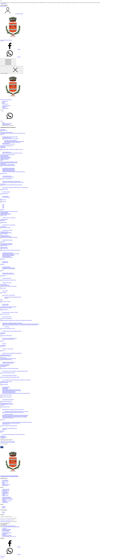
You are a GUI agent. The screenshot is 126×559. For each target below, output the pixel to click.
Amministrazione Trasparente (7, 123)
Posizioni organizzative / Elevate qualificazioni (7, 165)
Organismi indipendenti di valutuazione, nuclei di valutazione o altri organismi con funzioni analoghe (16, 320)
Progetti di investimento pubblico (7, 257)
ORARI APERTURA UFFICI (5, 158)
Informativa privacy (5, 533)
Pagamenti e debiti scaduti (4, 365)
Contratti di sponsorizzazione (6, 278)
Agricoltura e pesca (5, 502)
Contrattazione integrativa (4, 193)
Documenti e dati (5, 485)
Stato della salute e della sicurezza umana (8, 392)
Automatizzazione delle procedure (7, 252)
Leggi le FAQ (4, 528)
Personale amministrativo (6, 484)
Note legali (4, 534)
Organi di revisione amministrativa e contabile (7, 328)
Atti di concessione (3, 292)
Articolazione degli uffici (4, 155)
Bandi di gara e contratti (4, 248)
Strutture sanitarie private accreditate (6, 394)
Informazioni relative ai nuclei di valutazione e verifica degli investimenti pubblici (15, 371)
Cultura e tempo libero (5, 490)
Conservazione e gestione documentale (6, 132)
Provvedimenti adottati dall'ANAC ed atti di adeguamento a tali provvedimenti (14, 416)
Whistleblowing (2, 436)
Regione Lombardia (3, 6)
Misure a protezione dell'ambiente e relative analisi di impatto (11, 390)
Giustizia (3, 107)
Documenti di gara (5, 262)
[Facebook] (2, 111)
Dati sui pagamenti (3, 357)
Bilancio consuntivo (5, 305)
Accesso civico (2, 419)
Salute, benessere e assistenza (6, 500)
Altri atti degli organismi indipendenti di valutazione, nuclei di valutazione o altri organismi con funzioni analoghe (20, 324)
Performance (2, 209)
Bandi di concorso (3, 199)
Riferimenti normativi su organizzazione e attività (10, 136)
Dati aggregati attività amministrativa (6, 232)
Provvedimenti (2, 241)
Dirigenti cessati (2, 163)
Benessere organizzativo (4, 219)
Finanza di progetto (3, 284)
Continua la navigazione (4, 5)
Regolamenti (4, 429)
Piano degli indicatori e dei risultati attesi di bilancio (8, 306)
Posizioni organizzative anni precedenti (8, 168)
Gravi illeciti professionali (6, 256)
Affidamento (2, 264)
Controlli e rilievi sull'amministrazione (6, 318)
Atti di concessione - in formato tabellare (8, 295)
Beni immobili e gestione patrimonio (6, 307)
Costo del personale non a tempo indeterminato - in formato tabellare (13, 182)
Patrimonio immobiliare (4, 309)
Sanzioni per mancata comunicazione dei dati (7, 154)
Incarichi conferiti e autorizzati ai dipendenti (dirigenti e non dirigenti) (11, 184)
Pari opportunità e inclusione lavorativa (8, 267)
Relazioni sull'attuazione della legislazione (8, 391)
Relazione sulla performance (4, 213)
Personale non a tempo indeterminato (6, 178)
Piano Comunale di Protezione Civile (6, 403)
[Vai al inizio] (0, 445)
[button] (5, 101)
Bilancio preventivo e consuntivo (5, 301)
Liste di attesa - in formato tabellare (7, 348)
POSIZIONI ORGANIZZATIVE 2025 (8, 169)
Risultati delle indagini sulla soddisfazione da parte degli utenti (12, 353)
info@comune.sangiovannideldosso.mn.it (9, 525)
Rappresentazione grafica (4, 231)
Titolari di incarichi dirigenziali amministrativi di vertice (9, 161)
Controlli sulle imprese (3, 245)
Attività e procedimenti (6, 124)
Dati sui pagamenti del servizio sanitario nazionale (8, 358)
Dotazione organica (3, 173)
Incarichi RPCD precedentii (8, 414)
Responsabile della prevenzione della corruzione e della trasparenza (12, 412)
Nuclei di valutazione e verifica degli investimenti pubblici (9, 368)
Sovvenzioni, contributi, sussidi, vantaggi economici (8, 286)
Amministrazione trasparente (6, 532)
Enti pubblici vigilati (3, 222)
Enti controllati (2, 220)
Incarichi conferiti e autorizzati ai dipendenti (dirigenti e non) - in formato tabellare (15, 187)
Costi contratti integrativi (6, 197)
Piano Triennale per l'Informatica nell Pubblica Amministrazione (14, 141)
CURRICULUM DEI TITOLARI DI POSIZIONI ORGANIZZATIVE (13, 171)
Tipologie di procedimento (4, 235)
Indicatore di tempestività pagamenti (6, 359)
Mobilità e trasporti (5, 495)
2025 (3, 205)
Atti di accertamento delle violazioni (8, 417)
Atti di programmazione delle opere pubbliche (7, 372)
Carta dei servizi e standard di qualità (6, 335)
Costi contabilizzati (3, 345)
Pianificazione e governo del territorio (6, 381)
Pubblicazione (2, 258)
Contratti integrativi (5, 196)
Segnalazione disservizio (6, 530)
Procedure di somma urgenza (6, 282)
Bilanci (1, 299)
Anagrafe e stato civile (5, 489)
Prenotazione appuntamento (6, 529)
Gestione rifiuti (4, 106)
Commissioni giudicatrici (6, 266)
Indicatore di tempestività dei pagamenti (8, 362)
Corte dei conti (2, 332)
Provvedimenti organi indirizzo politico (6, 243)
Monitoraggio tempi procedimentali (5, 236)
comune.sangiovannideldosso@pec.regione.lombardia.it (11, 526)
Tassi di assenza (2, 183)
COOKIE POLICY (3, 3)
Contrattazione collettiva (4, 189)
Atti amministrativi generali (6, 137)
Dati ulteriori (2, 430)
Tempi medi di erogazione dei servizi (6, 354)
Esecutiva (1, 270)
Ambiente (3, 499)
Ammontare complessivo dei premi (5, 214)
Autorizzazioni (4, 501)
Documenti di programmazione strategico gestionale (10, 138)
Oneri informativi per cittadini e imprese (6, 145)
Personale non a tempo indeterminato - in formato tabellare (11, 181)
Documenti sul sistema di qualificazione (8, 255)
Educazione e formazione (6, 497)
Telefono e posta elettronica (4, 156)
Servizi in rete (2, 350)
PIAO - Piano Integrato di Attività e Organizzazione (12, 142)
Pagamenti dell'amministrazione (5, 355)
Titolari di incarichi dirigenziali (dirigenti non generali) (8, 162)
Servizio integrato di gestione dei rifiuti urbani (9, 338)
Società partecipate (3, 226)
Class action (2, 340)
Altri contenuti (2, 404)
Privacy (1, 431)
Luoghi (3, 511)
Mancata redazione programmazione (8, 254)
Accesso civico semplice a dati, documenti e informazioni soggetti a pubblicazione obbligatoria (17, 422)
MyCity (2, 557)
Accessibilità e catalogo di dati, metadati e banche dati (8, 425)
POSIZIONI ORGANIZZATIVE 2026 (8, 170)
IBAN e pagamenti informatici (5, 364)
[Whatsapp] (9, 119)
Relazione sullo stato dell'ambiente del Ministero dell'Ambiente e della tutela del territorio (16, 393)
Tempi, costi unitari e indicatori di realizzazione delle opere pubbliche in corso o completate (16, 379)
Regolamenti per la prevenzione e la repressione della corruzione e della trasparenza (15, 415)
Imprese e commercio (5, 491)
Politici (3, 483)
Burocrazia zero (2, 146)
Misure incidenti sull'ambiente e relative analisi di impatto (11, 389)
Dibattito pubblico (5, 261)
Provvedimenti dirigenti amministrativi (6, 244)
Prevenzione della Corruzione (5, 406)
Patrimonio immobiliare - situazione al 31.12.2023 (10, 312)
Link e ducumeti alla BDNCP (5, 285)
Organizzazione (2, 147)
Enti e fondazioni (5, 482)
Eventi (3, 512)
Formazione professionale (6, 105)
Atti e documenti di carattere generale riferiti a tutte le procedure (10, 250)
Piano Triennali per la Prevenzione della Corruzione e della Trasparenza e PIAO (12, 133)
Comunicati (4, 507)
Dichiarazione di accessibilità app (5, 519)
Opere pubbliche (3, 366)
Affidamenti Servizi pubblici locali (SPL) (8, 268)
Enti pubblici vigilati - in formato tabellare (8, 224)
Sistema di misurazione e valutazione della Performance (9, 211)
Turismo (3, 494)
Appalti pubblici (4, 492)
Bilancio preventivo (5, 304)
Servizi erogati (2, 333)
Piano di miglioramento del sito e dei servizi (9, 536)
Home (3, 122)
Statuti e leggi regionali (5, 143)
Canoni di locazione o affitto (6, 316)
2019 (3, 207)
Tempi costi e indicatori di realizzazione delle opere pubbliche (9, 377)
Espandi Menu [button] (2, 129)
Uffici (3, 481)
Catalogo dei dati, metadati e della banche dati (9, 428)
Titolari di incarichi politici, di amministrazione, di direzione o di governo (11, 149)
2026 (3, 204)
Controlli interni (6, 326)
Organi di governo (5, 480)
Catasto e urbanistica (5, 493)
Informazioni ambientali (4, 382)
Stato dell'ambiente (5, 387)
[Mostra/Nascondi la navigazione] (8, 62)
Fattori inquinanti (5, 388)
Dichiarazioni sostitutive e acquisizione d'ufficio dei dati (9, 237)
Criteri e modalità (5, 290)
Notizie (3, 506)
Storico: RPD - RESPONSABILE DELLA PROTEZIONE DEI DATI (13, 434)
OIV (1, 198)
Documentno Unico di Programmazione (10, 140)
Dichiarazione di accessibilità (6, 535)
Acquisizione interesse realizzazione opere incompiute (10, 253)
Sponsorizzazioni (3, 275)
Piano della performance (4, 212)
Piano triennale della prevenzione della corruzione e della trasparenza (13, 409)
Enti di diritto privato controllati (5, 227)
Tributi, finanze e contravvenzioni (7, 498)
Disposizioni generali (3, 130)
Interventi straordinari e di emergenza (6, 401)
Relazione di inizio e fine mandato (5, 157)
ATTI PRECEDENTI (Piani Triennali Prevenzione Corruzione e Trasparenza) (16, 411)
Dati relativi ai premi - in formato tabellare (8, 217)
